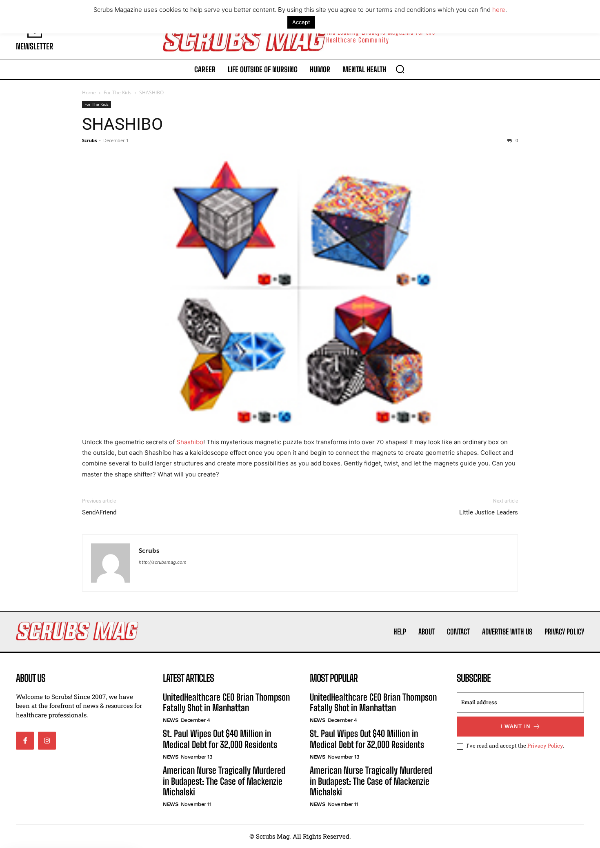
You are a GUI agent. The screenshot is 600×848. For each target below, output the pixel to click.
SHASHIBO (122, 124)
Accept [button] (301, 22)
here (498, 9)
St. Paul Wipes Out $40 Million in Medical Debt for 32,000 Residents (220, 739)
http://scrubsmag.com (163, 562)
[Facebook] (25, 741)
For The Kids (117, 92)
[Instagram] (47, 741)
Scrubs (89, 140)
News (170, 720)
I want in (515, 726)
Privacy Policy (545, 745)
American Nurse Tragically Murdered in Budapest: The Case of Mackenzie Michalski (224, 781)
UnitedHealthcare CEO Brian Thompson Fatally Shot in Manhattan (226, 702)
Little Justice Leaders (488, 512)
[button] (400, 69)
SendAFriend (99, 512)
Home (89, 92)
